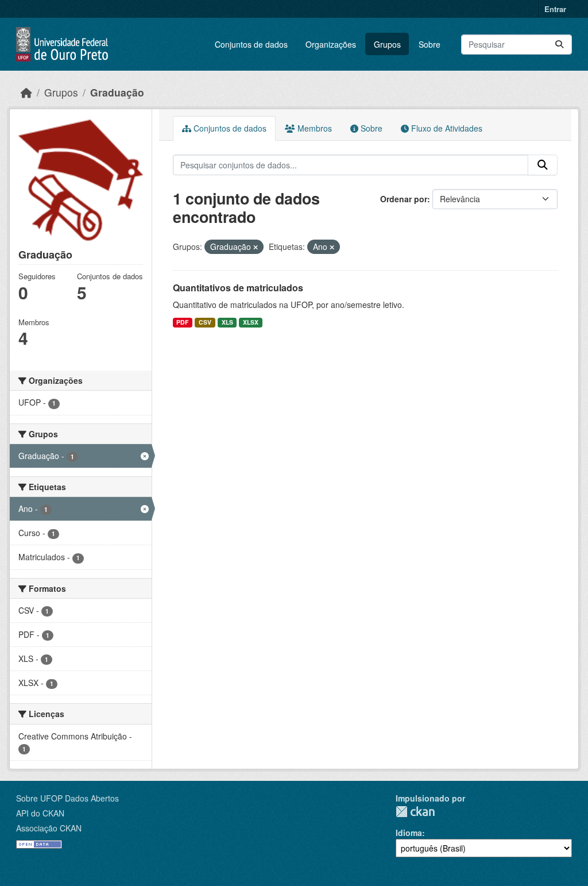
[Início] (26, 92)
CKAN (415, 812)
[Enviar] (559, 44)
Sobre (429, 44)
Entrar (555, 8)
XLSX (250, 322)
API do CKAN (40, 813)
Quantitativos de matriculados (238, 287)
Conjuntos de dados (251, 44)
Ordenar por (403, 199)
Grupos (387, 44)
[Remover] (255, 247)
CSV (205, 322)
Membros (313, 128)
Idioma (409, 832)
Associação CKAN (49, 828)
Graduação (117, 92)
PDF (182, 322)
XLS (227, 322)
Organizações (330, 44)
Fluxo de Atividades (445, 128)
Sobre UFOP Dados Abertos (67, 798)
